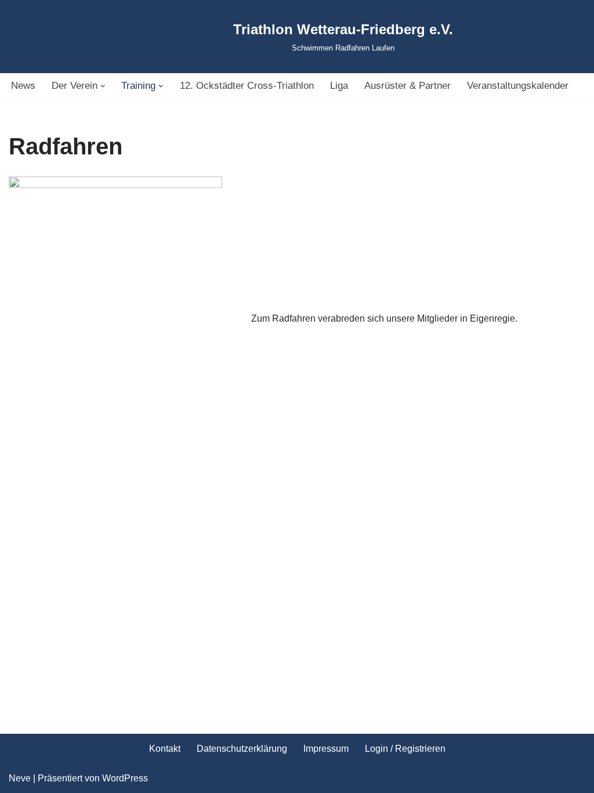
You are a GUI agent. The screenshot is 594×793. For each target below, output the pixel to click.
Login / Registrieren (405, 749)
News (23, 85)
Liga (339, 85)
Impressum (326, 749)
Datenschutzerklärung (242, 749)
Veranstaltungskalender (517, 85)
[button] (102, 86)
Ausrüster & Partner (407, 85)
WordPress (125, 778)
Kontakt (164, 749)
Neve (20, 778)
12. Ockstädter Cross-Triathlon (247, 85)
